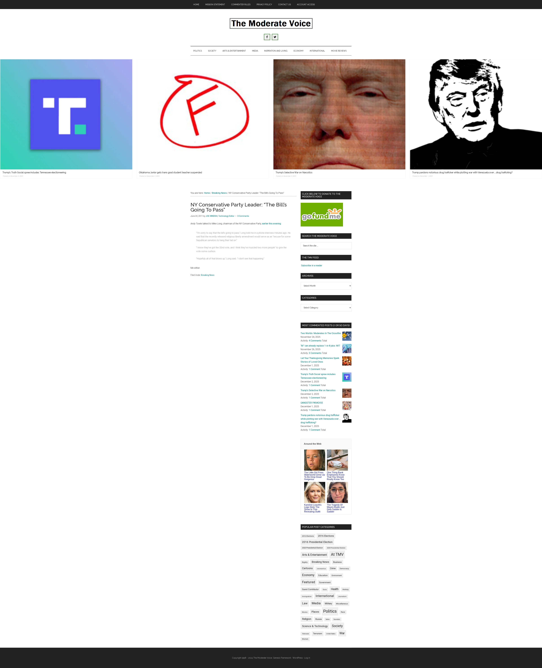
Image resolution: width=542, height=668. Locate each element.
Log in (307, 658)
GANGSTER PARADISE (312, 402)
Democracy (344, 568)
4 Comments (315, 340)
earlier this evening (271, 223)
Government (325, 582)
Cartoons (307, 568)
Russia (318, 619)
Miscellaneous (342, 604)
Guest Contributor (310, 589)
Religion (306, 619)
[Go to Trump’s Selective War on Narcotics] (339, 114)
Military (328, 603)
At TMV (337, 554)
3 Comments (315, 353)
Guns (325, 589)
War (342, 633)
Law (305, 603)
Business (337, 562)
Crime (333, 568)
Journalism (342, 596)
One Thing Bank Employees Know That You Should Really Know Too (336, 475)
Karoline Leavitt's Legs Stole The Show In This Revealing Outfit (312, 508)
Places (315, 611)
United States (330, 634)
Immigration (307, 596)
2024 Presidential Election (336, 548)
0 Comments (243, 216)
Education (323, 575)
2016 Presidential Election (317, 542)
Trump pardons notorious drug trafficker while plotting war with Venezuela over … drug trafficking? (462, 172)
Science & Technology (315, 626)
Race (343, 612)
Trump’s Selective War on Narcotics (294, 172)
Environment (337, 575)
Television (305, 634)
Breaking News (207, 275)
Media (316, 603)
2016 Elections (326, 535)
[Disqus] (243, 324)
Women (305, 639)
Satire (328, 619)
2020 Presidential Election (312, 548)
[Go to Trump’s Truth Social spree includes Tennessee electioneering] (66, 114)
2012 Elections (308, 536)
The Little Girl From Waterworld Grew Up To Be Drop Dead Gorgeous (314, 475)
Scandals (337, 619)
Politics (330, 611)
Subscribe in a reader (311, 265)
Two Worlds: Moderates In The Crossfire (321, 333)
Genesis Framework (282, 658)
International (325, 596)
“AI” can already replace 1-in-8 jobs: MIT (320, 345)
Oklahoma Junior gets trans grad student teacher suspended (170, 172)
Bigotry (305, 562)
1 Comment (314, 369)
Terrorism (317, 633)
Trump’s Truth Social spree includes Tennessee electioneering (34, 172)
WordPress (298, 658)
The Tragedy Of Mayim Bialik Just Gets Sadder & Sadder (335, 508)
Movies (304, 612)
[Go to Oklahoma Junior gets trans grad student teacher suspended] (203, 114)
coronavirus (321, 569)
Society (337, 626)
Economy (308, 575)
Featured (308, 582)
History (345, 589)
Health (334, 589)
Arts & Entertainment (314, 554)
